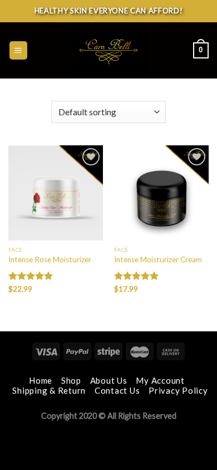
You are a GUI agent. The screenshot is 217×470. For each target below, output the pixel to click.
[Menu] (18, 50)
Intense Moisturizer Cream (158, 259)
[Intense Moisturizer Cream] (161, 192)
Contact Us (117, 390)
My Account (160, 380)
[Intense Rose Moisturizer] (55, 192)
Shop (71, 380)
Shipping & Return (49, 390)
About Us (108, 380)
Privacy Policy (178, 390)
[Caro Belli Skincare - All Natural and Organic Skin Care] (108, 50)
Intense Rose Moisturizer (49, 259)
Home (40, 380)
